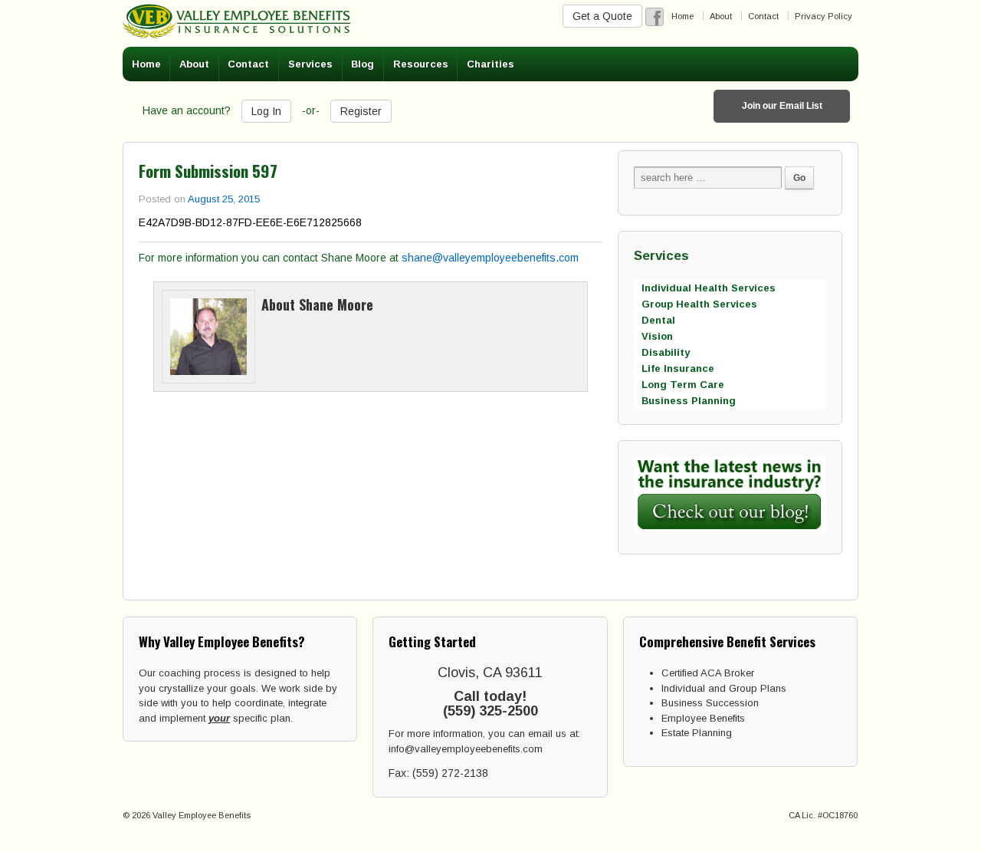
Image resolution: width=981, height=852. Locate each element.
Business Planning (688, 400)
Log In (266, 111)
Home (682, 16)
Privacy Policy (823, 16)
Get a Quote (602, 16)
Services (310, 64)
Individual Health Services (708, 288)
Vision (657, 336)
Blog (362, 64)
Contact (763, 16)
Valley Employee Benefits (200, 815)
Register (361, 111)
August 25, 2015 (224, 199)
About (721, 16)
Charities (490, 64)
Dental (658, 320)
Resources (420, 64)
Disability (665, 352)
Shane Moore (336, 304)
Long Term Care (682, 384)
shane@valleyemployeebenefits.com (490, 258)
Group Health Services (699, 304)
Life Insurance (677, 368)
